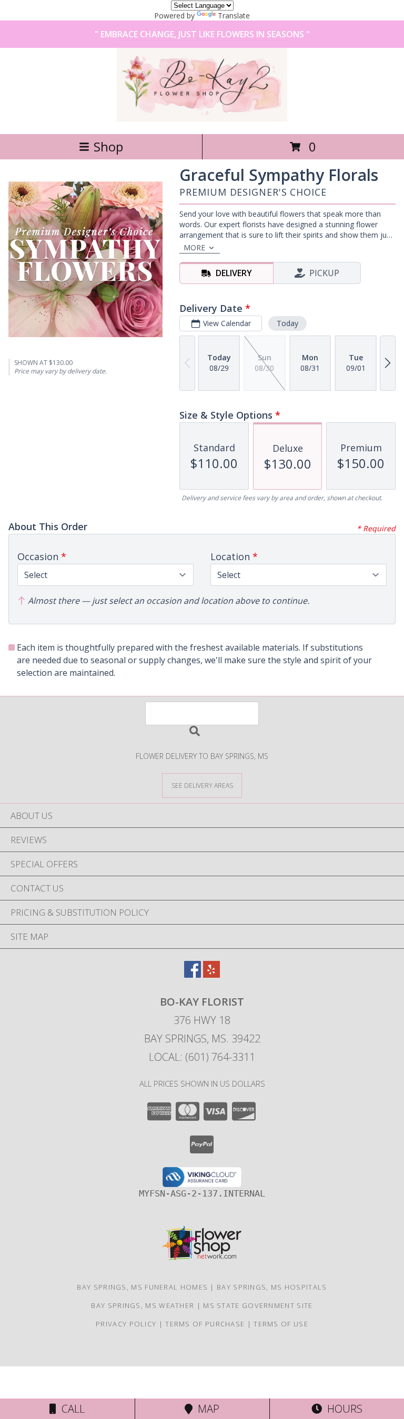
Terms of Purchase (205, 1324)
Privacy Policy (126, 1324)
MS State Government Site (257, 1305)
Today (287, 323)
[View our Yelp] (211, 974)
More (194, 247)
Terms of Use (281, 1324)
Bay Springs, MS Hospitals (272, 1287)
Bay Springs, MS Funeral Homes (142, 1287)
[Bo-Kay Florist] (202, 119)
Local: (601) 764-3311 (202, 1057)
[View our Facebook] (192, 974)
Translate (234, 16)
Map (206, 1409)
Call (70, 1409)
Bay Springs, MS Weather (142, 1305)
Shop (108, 146)
